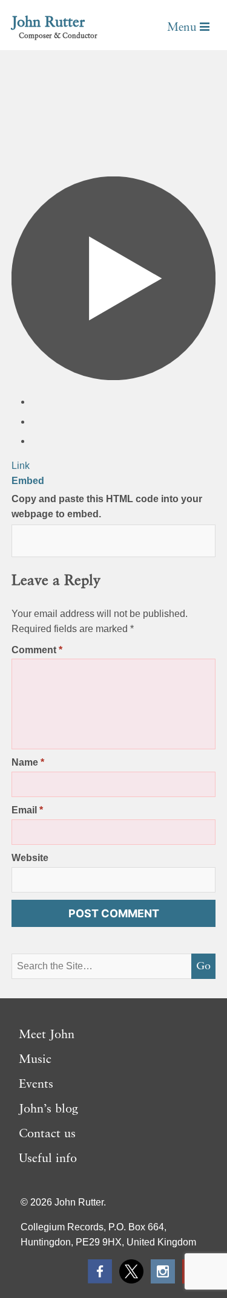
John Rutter (48, 23)
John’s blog (48, 1109)
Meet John (46, 1035)
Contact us (47, 1134)
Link (21, 465)
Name (28, 762)
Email (27, 810)
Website (30, 858)
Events (36, 1085)
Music (35, 1060)
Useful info (48, 1159)
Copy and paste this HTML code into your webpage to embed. (107, 506)
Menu (183, 27)
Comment (37, 650)
